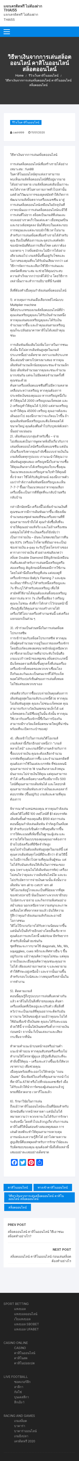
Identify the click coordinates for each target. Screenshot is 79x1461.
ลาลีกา (18, 1387)
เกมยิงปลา (21, 1436)
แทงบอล (20, 1309)
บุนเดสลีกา (21, 1397)
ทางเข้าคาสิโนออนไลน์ (53, 1187)
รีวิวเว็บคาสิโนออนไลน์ (25, 122)
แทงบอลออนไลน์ (25, 1314)
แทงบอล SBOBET (26, 1324)
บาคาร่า (19, 1426)
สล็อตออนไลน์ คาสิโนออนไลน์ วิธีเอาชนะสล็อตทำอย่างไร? (36, 1234)
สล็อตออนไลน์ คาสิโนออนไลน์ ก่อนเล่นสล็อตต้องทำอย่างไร (40, 1258)
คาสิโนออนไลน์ (18, 1187)
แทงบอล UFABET (26, 1329)
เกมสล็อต (20, 1421)
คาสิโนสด (21, 1358)
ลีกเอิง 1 (19, 1402)
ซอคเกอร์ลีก (22, 1382)
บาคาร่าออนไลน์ (25, 1431)
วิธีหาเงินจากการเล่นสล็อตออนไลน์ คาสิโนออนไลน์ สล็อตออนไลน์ (36, 1197)
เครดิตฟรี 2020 (24, 1441)
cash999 (18, 132)
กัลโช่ (18, 1392)
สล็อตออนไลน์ (17, 1207)
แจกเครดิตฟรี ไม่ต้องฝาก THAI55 (23, 8)
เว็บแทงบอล (22, 1319)
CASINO (20, 1348)
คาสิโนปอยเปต (24, 1363)
